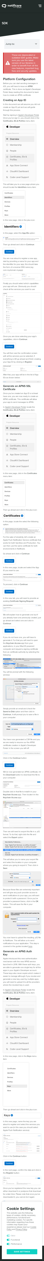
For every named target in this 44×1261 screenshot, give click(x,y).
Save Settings (22, 1251)
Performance (16, 1244)
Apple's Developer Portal (28, 115)
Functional (15, 1240)
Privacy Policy (21, 1229)
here (30, 946)
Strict (13, 1235)
